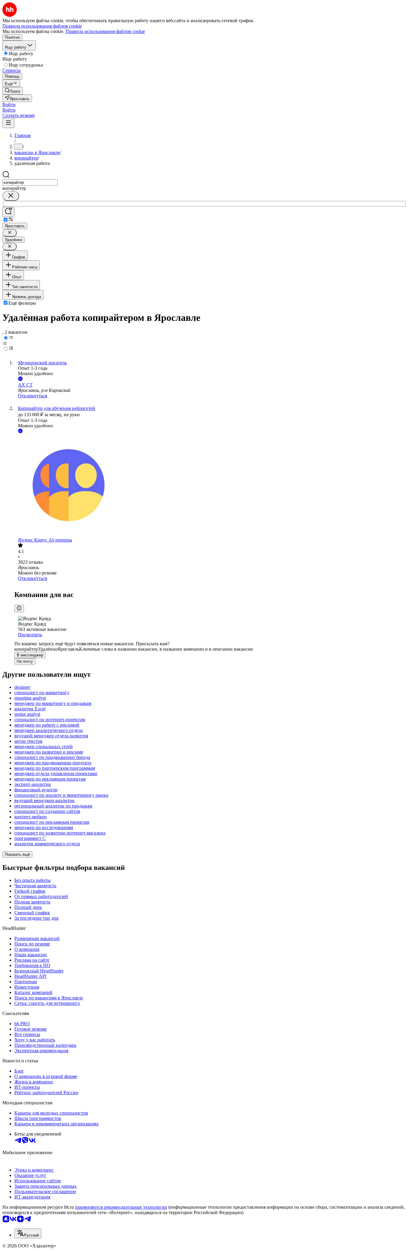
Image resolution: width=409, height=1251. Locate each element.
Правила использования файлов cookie (105, 31)
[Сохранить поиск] (8, 212)
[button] (9, 104)
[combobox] (30, 182)
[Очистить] (10, 196)
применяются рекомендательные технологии (121, 1207)
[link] (12, 90)
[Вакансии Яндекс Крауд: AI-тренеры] (210, 485)
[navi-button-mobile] (8, 123)
